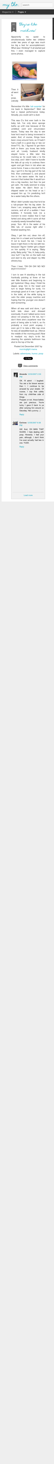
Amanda (23, 374)
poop (41, 353)
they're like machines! (28, 28)
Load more (28, 495)
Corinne (22, 422)
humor (34, 353)
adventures (25, 353)
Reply (21, 414)
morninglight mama (28, 349)
